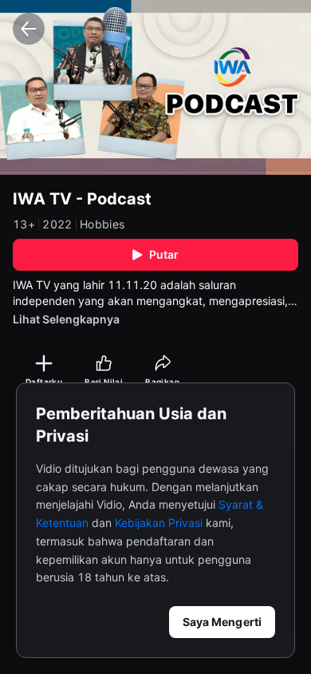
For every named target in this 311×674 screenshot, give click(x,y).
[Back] (29, 29)
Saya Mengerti (222, 621)
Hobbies (102, 224)
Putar (164, 254)
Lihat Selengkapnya (66, 319)
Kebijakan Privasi (159, 522)
